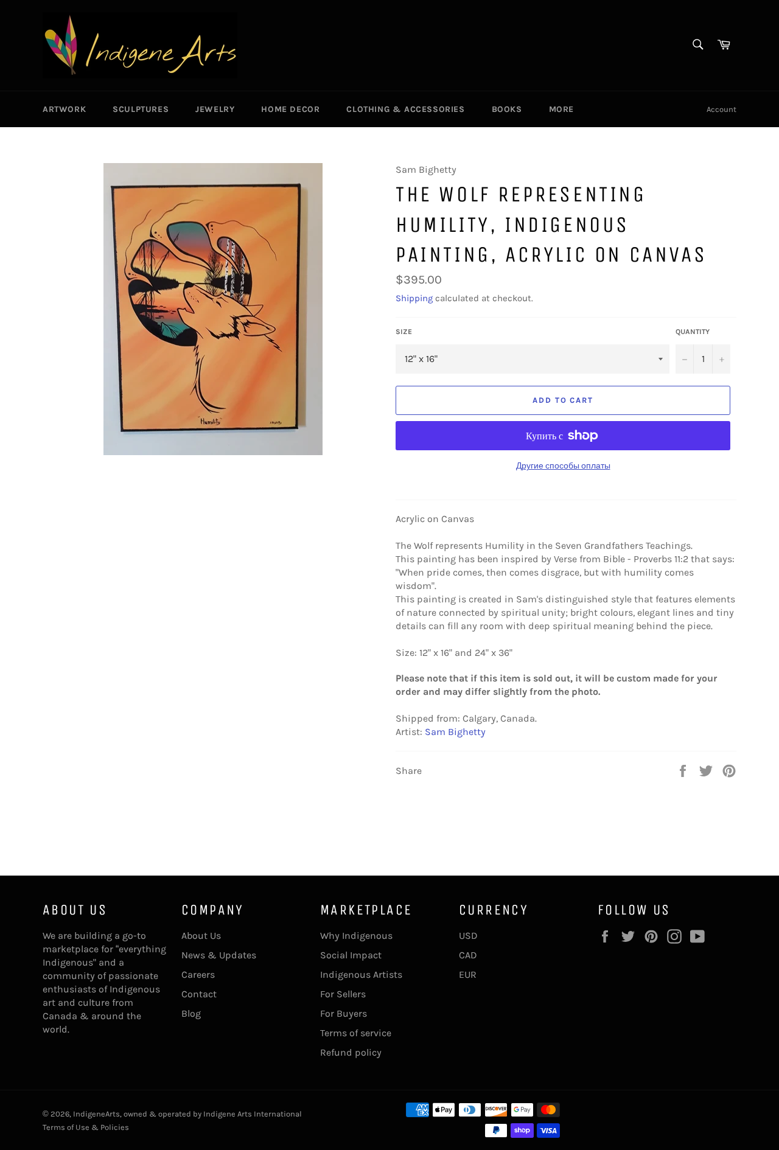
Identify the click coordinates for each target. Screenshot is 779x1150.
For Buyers (343, 1013)
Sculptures (141, 109)
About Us (201, 935)
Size (404, 331)
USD (468, 935)
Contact (199, 994)
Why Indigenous (356, 935)
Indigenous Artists (361, 974)
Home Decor (290, 109)
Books (507, 109)
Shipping (414, 298)
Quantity (693, 331)
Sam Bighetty (455, 731)
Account (721, 109)
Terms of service (355, 1033)
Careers (198, 974)
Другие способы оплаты (563, 466)
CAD (468, 955)
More (561, 109)
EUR (468, 974)
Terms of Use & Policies (86, 1127)
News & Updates (218, 955)
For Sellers (343, 994)
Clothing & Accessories (405, 109)
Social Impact (351, 955)
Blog (191, 1013)
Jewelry (214, 109)
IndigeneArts (96, 1113)
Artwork (64, 109)
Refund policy (351, 1052)
